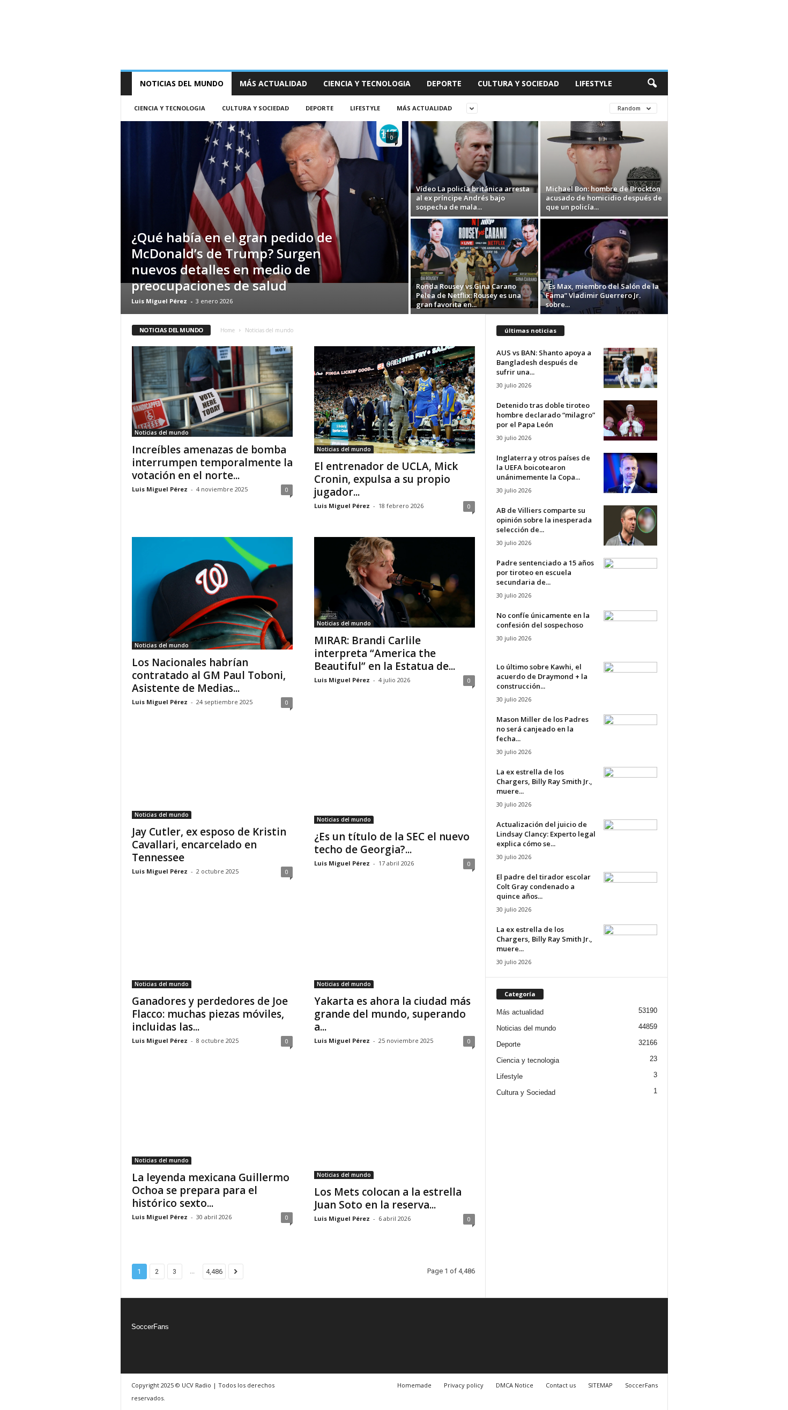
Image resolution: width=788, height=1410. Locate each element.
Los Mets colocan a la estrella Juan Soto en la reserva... (388, 1198)
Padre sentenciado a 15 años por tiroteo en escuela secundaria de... (545, 572)
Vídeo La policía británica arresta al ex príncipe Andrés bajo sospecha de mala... (473, 198)
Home (227, 330)
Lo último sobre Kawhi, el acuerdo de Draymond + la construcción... (542, 676)
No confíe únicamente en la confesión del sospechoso (543, 620)
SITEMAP (600, 1385)
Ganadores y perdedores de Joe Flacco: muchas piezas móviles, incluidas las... (210, 1014)
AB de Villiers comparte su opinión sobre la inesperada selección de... (544, 519)
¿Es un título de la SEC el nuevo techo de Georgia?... (392, 843)
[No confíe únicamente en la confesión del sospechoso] (630, 630)
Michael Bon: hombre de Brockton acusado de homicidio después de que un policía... (604, 198)
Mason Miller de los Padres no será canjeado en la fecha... (542, 728)
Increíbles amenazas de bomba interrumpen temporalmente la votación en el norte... (212, 462)
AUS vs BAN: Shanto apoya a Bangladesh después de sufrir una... (543, 362)
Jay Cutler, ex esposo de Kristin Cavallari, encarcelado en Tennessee (209, 844)
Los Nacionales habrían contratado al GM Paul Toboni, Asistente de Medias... (209, 675)
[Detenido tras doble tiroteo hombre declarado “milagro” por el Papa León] (630, 420)
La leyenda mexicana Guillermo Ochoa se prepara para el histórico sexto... (210, 1190)
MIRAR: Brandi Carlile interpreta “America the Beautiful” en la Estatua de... (384, 653)
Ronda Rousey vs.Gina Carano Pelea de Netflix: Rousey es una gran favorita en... (468, 295)
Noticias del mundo (182, 83)
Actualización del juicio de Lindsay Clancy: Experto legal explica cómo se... (546, 833)
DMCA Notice (514, 1385)
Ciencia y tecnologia (367, 83)
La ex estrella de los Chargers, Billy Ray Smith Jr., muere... (544, 781)
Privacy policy (464, 1385)
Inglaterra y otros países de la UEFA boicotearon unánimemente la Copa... (543, 467)
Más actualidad (273, 83)
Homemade (414, 1385)
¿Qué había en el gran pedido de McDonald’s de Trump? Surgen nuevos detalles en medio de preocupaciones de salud (231, 261)
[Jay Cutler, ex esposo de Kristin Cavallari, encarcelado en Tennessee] (212, 776)
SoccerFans (150, 1327)
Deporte (444, 83)
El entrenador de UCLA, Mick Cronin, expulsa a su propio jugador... (386, 479)
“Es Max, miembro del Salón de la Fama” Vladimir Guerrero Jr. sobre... (602, 295)
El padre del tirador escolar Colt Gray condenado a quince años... (543, 886)
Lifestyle (593, 83)
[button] (652, 83)
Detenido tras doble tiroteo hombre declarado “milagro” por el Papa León (545, 414)
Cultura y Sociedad (518, 83)
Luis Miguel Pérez (159, 301)
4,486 (214, 1271)
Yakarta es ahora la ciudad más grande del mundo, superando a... (392, 1014)
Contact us (561, 1385)
